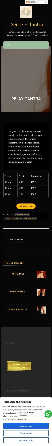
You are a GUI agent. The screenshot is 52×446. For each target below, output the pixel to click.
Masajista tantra (22, 214)
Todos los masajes (26, 206)
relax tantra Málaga (13, 218)
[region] (26, 421)
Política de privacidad (17, 390)
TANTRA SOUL (17, 274)
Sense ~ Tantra (27, 24)
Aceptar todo (26, 426)
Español (33, 2)
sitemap (10, 342)
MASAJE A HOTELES (17, 309)
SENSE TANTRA (17, 291)
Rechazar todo (26, 440)
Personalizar (26, 433)
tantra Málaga (30, 218)
